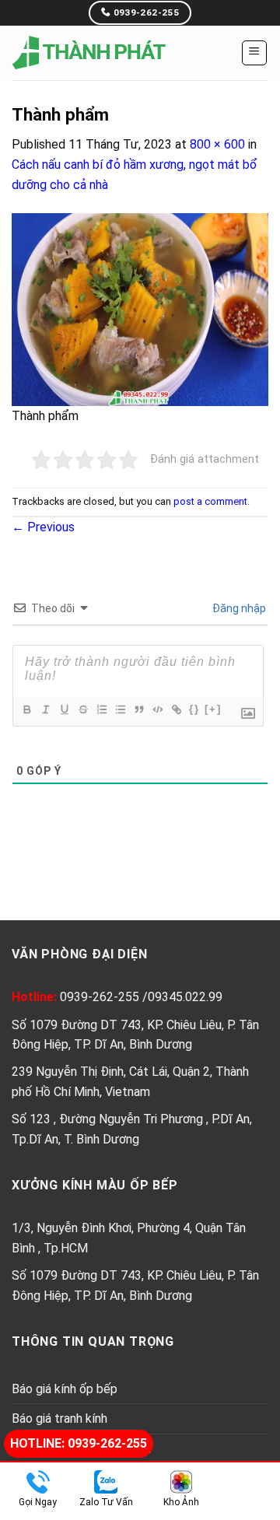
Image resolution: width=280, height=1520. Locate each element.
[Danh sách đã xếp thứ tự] (101, 709)
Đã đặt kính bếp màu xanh (127, 11)
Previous (43, 527)
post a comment (210, 501)
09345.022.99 (185, 996)
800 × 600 (217, 144)
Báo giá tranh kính (59, 1418)
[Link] (175, 709)
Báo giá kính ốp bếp (64, 1389)
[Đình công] (82, 709)
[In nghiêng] (45, 709)
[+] (213, 709)
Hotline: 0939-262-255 (78, 1443)
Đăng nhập (238, 608)
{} (194, 709)
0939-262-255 (101, 996)
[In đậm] (26, 709)
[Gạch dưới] (63, 709)
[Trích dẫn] (138, 709)
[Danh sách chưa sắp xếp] (119, 709)
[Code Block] (157, 709)
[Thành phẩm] (140, 308)
